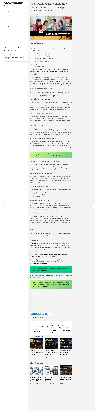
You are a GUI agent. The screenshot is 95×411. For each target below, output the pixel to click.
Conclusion (35, 64)
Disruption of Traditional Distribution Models (45, 58)
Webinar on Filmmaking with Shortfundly (14, 47)
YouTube (48, 275)
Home (5, 20)
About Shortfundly (40, 66)
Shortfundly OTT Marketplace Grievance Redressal (14, 58)
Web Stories (7, 23)
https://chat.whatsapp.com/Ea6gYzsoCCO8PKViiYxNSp (52, 71)
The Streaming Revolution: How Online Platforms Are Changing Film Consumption (49, 49)
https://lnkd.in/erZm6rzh (37, 236)
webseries (6, 36)
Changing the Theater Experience (42, 60)
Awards (5, 39)
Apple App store (43, 286)
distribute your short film (39, 256)
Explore (6, 44)
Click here (56, 155)
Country (6, 41)
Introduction (35, 47)
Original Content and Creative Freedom (44, 56)
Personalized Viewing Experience (42, 53)
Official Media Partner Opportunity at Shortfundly (13, 51)
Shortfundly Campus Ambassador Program (14, 54)
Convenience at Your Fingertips (41, 52)
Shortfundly (13, 3)
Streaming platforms (39, 317)
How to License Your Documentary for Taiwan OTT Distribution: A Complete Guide (51, 354)
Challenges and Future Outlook (42, 63)
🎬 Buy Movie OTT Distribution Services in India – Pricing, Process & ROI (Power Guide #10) (50, 381)
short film (6, 33)
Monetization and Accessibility (42, 61)
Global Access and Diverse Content (43, 55)
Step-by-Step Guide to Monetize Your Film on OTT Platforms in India (36, 380)
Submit (5, 30)
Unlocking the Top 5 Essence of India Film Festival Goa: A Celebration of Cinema (14, 26)
